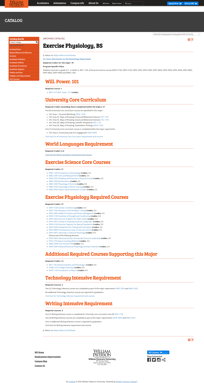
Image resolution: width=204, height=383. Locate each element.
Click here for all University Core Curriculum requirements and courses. (74, 136)
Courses (13, 56)
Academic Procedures (18, 66)
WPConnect (106, 3)
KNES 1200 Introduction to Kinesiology (64, 173)
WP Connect (154, 352)
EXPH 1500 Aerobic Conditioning (62, 208)
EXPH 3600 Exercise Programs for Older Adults (68, 219)
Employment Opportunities (48, 356)
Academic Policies (17, 62)
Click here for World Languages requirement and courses (68, 155)
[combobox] (176, 34)
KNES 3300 (120, 288)
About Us (93, 3)
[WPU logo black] (16, 4)
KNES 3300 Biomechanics (59, 181)
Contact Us (40, 365)
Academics (43, 3)
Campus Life (77, 3)
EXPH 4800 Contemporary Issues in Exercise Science (70, 230)
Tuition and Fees (16, 72)
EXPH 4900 (92, 132)
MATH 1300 (98, 125)
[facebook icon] (149, 359)
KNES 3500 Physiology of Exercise (62, 184)
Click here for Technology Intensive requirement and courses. (70, 296)
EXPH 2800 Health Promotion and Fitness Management (71, 213)
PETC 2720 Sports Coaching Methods (64, 241)
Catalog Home (15, 49)
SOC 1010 (105, 120)
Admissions (59, 3)
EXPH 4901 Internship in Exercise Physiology (67, 233)
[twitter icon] (154, 359)
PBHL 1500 (80, 114)
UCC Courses (15, 79)
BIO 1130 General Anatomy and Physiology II (67, 265)
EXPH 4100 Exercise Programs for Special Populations (71, 224)
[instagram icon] (159, 359)
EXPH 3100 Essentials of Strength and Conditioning (69, 216)
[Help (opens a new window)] (192, 39)
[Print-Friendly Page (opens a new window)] (189, 39)
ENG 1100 (119, 314)
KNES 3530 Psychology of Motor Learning (66, 187)
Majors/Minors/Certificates (21, 52)
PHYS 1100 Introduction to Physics (63, 270)
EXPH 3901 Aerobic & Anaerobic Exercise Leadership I (71, 221)
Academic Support (17, 69)
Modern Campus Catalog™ (126, 381)
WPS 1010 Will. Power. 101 (60, 92)
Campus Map (41, 361)
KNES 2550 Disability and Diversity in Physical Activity (71, 178)
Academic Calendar (17, 59)
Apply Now (174, 3)
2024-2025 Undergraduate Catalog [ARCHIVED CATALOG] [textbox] (173, 34)
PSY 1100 (104, 117)
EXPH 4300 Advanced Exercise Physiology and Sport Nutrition (74, 246)
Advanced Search (16, 45)
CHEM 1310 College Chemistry (61, 267)
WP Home (39, 352)
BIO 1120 (97, 122)
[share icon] (164, 359)
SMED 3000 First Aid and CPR (61, 244)
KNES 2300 (133, 288)
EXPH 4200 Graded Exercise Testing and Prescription (70, 227)
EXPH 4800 (117, 318)
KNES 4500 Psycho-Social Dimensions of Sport (68, 189)
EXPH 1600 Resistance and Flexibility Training (67, 210)
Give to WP (189, 3)
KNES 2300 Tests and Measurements (64, 175)
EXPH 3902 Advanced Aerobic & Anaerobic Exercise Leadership (74, 238)
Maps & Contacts (116, 3)
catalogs (72, 381)
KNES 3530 (130, 318)
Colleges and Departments (20, 76)
